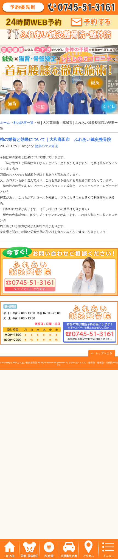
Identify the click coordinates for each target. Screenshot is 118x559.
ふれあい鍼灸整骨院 (27, 362)
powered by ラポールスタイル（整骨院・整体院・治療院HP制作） (87, 363)
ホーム (5, 123)
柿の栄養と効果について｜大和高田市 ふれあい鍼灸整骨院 (55, 139)
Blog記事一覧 (23, 123)
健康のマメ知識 (46, 146)
